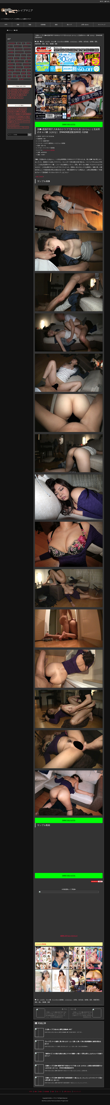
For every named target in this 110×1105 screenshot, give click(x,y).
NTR (28, 43)
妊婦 (20, 95)
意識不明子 (38, 43)
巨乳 (96, 41)
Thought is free (64, 1100)
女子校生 (11, 67)
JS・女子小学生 (13, 92)
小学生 (18, 70)
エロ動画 (11, 52)
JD (43, 41)
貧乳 (29, 76)
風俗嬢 (51, 43)
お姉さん (11, 49)
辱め (10, 79)
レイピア (26, 119)
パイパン (27, 52)
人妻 (10, 61)
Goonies (19, 119)
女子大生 (86, 41)
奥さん (18, 64)
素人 (47, 43)
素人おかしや (22, 108)
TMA (27, 116)
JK (23, 43)
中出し (17, 58)
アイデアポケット (13, 124)
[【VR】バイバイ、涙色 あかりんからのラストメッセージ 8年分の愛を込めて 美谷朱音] (43, 980)
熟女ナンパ (16, 73)
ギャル (20, 97)
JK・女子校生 (23, 92)
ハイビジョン (73, 41)
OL (9, 46)
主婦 (28, 58)
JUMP (10, 122)
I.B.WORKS (12, 43)
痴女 (10, 76)
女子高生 (18, 67)
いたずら (47, 41)
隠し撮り (21, 79)
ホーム (10, 30)
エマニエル (27, 49)
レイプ (23, 55)
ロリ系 (10, 58)
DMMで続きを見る (68, 124)
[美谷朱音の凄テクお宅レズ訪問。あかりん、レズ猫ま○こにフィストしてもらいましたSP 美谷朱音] (77, 980)
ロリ (29, 55)
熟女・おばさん (24, 89)
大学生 (80, 41)
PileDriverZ (12, 116)
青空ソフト (12, 119)
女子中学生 (26, 64)
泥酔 (16, 30)
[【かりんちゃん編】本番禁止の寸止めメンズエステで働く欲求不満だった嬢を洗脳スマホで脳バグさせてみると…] (94, 980)
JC (18, 43)
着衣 (43, 43)
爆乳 (29, 73)
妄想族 (91, 41)
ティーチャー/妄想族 (63, 41)
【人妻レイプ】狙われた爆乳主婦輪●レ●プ (58, 1029)
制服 (27, 61)
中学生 (23, 58)
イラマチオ (19, 49)
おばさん (25, 46)
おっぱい (16, 46)
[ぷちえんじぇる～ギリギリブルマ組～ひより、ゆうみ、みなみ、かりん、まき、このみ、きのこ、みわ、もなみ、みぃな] (43, 957)
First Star (11, 111)
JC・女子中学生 (13, 89)
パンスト (11, 55)
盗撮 (14, 76)
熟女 (10, 73)
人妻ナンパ (18, 61)
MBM (17, 111)
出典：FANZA (39, 176)
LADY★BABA (26, 114)
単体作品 (11, 64)
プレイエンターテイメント (22, 122)
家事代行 (27, 67)
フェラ (17, 55)
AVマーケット (12, 108)
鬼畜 (56, 43)
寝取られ (11, 70)
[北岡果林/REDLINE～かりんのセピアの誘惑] (60, 980)
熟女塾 (23, 73)
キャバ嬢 (53, 41)
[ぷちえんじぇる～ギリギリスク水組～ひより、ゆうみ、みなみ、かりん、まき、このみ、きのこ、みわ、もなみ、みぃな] (77, 957)
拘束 (29, 70)
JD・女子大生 (12, 95)
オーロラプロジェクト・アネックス (18, 127)
